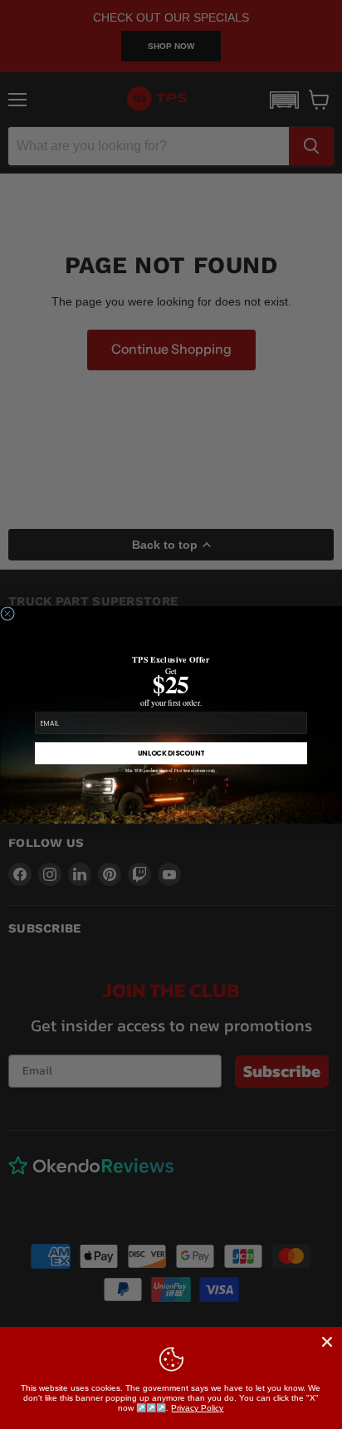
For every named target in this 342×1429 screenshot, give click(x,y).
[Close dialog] (8, 613)
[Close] (327, 1342)
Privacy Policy (197, 1407)
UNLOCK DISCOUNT (171, 753)
